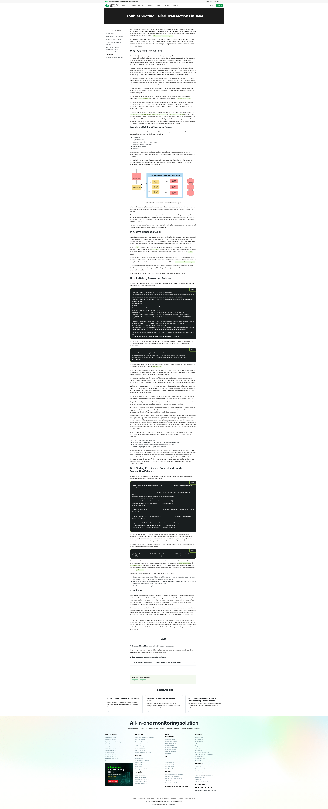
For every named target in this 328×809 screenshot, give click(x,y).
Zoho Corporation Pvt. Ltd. (161, 804)
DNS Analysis (138, 764)
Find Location (138, 766)
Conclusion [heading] (136, 590)
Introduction (110, 34)
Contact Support (199, 775)
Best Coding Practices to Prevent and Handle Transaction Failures (113, 50)
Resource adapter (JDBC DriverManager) (145, 142)
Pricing (134, 5)
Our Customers (199, 769)
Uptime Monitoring (110, 744)
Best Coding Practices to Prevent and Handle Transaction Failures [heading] (156, 470)
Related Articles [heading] (164, 689)
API (208, 752)
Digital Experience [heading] (111, 734)
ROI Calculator (199, 739)
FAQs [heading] (163, 638)
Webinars (197, 754)
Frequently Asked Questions (114, 57)
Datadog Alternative (140, 777)
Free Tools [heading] (138, 755)
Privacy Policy (141, 798)
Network (162, 728)
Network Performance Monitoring (174, 774)
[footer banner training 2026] (119, 774)
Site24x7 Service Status (201, 781)
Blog (211, 1)
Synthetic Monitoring (110, 739)
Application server (138, 140)
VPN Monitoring (169, 781)
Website (129, 728)
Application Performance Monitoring (145, 737)
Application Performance (172, 728)
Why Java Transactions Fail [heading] (145, 231)
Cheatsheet (198, 760)
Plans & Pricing (199, 737)
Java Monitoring (139, 744)
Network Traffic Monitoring (172, 776)
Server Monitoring (170, 739)
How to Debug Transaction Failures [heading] (150, 278)
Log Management (140, 739)
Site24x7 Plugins (169, 754)
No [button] (143, 681)
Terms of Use (150, 798)
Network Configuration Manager (173, 778)
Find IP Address (139, 758)
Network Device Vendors (171, 783)
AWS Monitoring (169, 762)
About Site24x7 (199, 766)
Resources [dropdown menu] (150, 5)
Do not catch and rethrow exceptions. (144, 586)
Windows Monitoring (170, 743)
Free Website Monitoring (111, 758)
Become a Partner (200, 777)
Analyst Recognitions (200, 758)
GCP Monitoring (169, 766)
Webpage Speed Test (141, 769)
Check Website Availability (142, 760)
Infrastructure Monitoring (171, 741)
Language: (148, 801)
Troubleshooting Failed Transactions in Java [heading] (164, 16)
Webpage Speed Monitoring (112, 746)
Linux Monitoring (169, 745)
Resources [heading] (198, 734)
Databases (136, 148)
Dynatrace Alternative (141, 783)
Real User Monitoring (186, 728)
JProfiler (156, 442)
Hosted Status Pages (110, 756)
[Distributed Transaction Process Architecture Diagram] (163, 183)
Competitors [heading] (139, 772)
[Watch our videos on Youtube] (208, 787)
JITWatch (149, 447)
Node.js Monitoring (140, 750)
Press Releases (199, 771)
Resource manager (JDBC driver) (142, 144)
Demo (207, 1)
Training (203, 754)
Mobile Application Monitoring (143, 752)
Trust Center (173, 798)
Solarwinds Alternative (141, 781)
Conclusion (109, 55)
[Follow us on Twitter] (196, 787)
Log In (212, 5)
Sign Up (219, 5)
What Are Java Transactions (114, 37)
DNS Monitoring (109, 752)
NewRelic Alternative (140, 775)
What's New (198, 779)
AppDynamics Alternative (142, 779)
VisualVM (144, 440)
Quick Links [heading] (199, 764)
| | (204, 754)
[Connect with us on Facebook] (199, 787)
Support (159, 5)
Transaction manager (139, 146)
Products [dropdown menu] (125, 5)
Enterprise (175, 5)
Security (166, 798)
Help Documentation (200, 752)
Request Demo (209, 775)
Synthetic (135, 728)
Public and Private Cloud (151, 728)
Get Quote (141, 5)
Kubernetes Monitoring (171, 747)
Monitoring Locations (110, 750)
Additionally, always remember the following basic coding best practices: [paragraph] (152, 573)
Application (136, 137)
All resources (198, 744)
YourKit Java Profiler (153, 444)
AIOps (195, 728)
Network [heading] (168, 771)
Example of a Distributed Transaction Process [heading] (151, 127)
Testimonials (207, 769)
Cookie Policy (159, 798)
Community (216, 1)
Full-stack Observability (141, 741)
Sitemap (181, 798)
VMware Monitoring (170, 749)
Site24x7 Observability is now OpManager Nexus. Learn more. (122, 1)
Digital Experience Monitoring (113, 741)
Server (141, 728)
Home (134, 798)
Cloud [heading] (167, 757)
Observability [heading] (139, 734)
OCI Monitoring (169, 768)
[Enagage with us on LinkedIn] (202, 787)
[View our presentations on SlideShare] (211, 787)
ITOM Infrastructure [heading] (169, 735)
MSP (199, 728)
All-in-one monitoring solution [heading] (164, 723)
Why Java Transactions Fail (114, 39)
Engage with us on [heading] (201, 784)
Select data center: (168, 801)
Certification (209, 754)
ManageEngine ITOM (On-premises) (176, 786)
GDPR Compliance (190, 798)
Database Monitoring (170, 751)
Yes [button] (135, 681)
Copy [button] (192, 289)
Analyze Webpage (140, 762)
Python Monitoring (140, 748)
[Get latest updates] (205, 787)
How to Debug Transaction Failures (114, 43)
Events (197, 773)
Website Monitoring (110, 737)
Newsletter (202, 773)
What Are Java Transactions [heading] (146, 50)
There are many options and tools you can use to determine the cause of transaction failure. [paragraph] (157, 273)
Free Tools (167, 5)
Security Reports (199, 756)
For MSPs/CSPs (199, 741)
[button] (222, 1)
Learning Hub (109, 10)
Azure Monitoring (169, 764)
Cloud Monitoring (169, 760)
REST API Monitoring (110, 754)
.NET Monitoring (139, 746)
